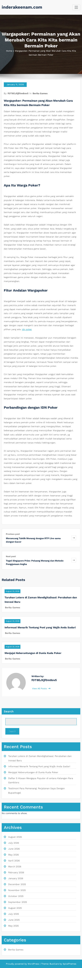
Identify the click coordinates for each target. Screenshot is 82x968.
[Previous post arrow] (73, 538)
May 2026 (13, 854)
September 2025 (17, 902)
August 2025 (15, 908)
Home (9, 51)
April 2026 (14, 860)
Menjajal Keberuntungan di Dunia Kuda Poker (33, 653)
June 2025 (14, 920)
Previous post (13, 534)
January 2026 (15, 878)
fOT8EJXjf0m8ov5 (18, 93)
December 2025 (17, 884)
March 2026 (14, 866)
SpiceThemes (69, 964)
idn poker (27, 329)
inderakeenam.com (22, 7)
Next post (11, 556)
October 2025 (15, 896)
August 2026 (15, 837)
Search (9, 711)
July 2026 (13, 843)
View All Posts (39, 688)
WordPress (33, 964)
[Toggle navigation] (76, 7)
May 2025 (13, 925)
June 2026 (14, 848)
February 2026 (16, 872)
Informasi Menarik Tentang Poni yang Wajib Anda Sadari (40, 627)
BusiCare (54, 964)
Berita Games (40, 93)
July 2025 (13, 914)
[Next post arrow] (73, 560)
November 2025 (17, 890)
